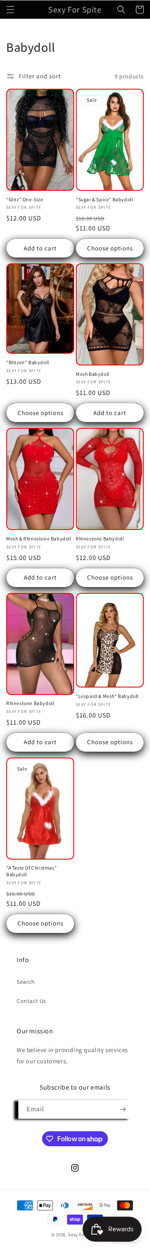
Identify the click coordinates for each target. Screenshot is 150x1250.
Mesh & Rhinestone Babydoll (39, 538)
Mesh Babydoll (93, 374)
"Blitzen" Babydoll (27, 362)
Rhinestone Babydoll (100, 538)
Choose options (110, 248)
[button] (10, 9)
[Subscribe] (122, 1109)
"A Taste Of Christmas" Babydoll (31, 871)
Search (26, 981)
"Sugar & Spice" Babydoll (104, 199)
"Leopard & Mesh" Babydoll (107, 696)
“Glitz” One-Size (24, 199)
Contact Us (31, 1001)
